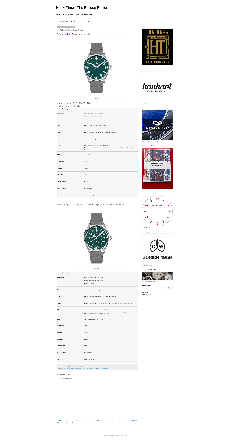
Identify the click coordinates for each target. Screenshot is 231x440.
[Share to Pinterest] (83, 366)
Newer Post (60, 420)
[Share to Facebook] (82, 366)
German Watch (85, 368)
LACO (101, 368)
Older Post (134, 420)
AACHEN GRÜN (64, 368)
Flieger (79, 368)
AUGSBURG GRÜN (73, 368)
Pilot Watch (105, 368)
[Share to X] (80, 366)
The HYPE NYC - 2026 (62, 21)
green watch (96, 368)
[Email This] (77, 366)
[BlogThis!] (78, 366)
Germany (91, 368)
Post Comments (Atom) (69, 423)
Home (97, 420)
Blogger (125, 435)
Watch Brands (74, 21)
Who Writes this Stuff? (85, 21)
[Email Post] (74, 366)
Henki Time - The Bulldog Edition (82, 8)
